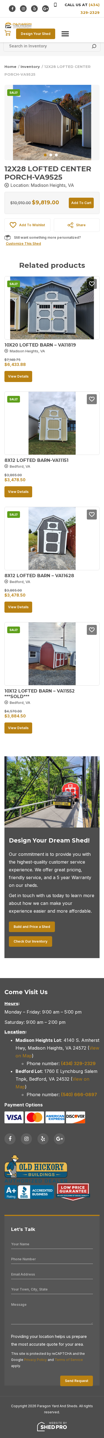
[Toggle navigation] (65, 33)
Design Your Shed (35, 34)
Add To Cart (81, 203)
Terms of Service (69, 1360)
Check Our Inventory (30, 941)
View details (18, 376)
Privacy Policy (35, 1360)
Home (10, 66)
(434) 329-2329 (78, 1063)
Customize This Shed (23, 243)
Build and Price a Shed (32, 927)
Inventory (30, 66)
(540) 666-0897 (79, 1094)
